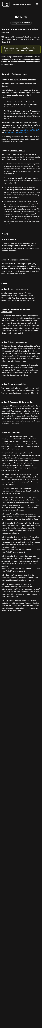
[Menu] (37, 4)
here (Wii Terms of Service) (29, 130)
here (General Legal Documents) (16, 132)
